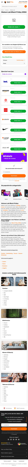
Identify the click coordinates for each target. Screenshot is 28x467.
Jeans (4, 263)
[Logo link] (9, 440)
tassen (3, 207)
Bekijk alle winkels (7, 74)
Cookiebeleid (21, 461)
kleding (18, 205)
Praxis (5, 401)
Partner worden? (7, 461)
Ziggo (5, 393)
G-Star (5, 305)
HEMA (11, 107)
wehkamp (6, 355)
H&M (5, 295)
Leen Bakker (6, 367)
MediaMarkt (6, 327)
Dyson (5, 331)
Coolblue (6, 325)
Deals (4, 63)
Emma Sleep (6, 361)
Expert (5, 333)
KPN (5, 389)
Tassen (15, 253)
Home (2, 10)
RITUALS (6, 357)
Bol (11, 79)
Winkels (6, 10)
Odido (5, 391)
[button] (4, 443)
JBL (4, 337)
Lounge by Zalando (15, 135)
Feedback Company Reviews (7, 444)
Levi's (22, 210)
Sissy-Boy (13, 145)
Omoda (5, 301)
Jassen (20, 253)
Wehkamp (12, 98)
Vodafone (6, 387)
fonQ (5, 369)
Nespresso (6, 365)
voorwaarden (17, 180)
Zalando (12, 116)
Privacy (14, 461)
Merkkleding (9, 253)
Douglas (5, 359)
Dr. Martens (6, 299)
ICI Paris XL (6, 363)
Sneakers (4, 266)
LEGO (5, 399)
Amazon (12, 88)
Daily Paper (6, 297)
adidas (5, 303)
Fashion (3, 253)
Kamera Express (7, 335)
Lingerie (4, 268)
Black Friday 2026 (16, 223)
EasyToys (6, 395)
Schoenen (3, 255)
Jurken (4, 261)
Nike (11, 126)
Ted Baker (5, 210)
